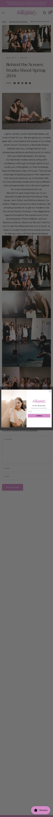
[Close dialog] (50, 391)
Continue (39, 416)
